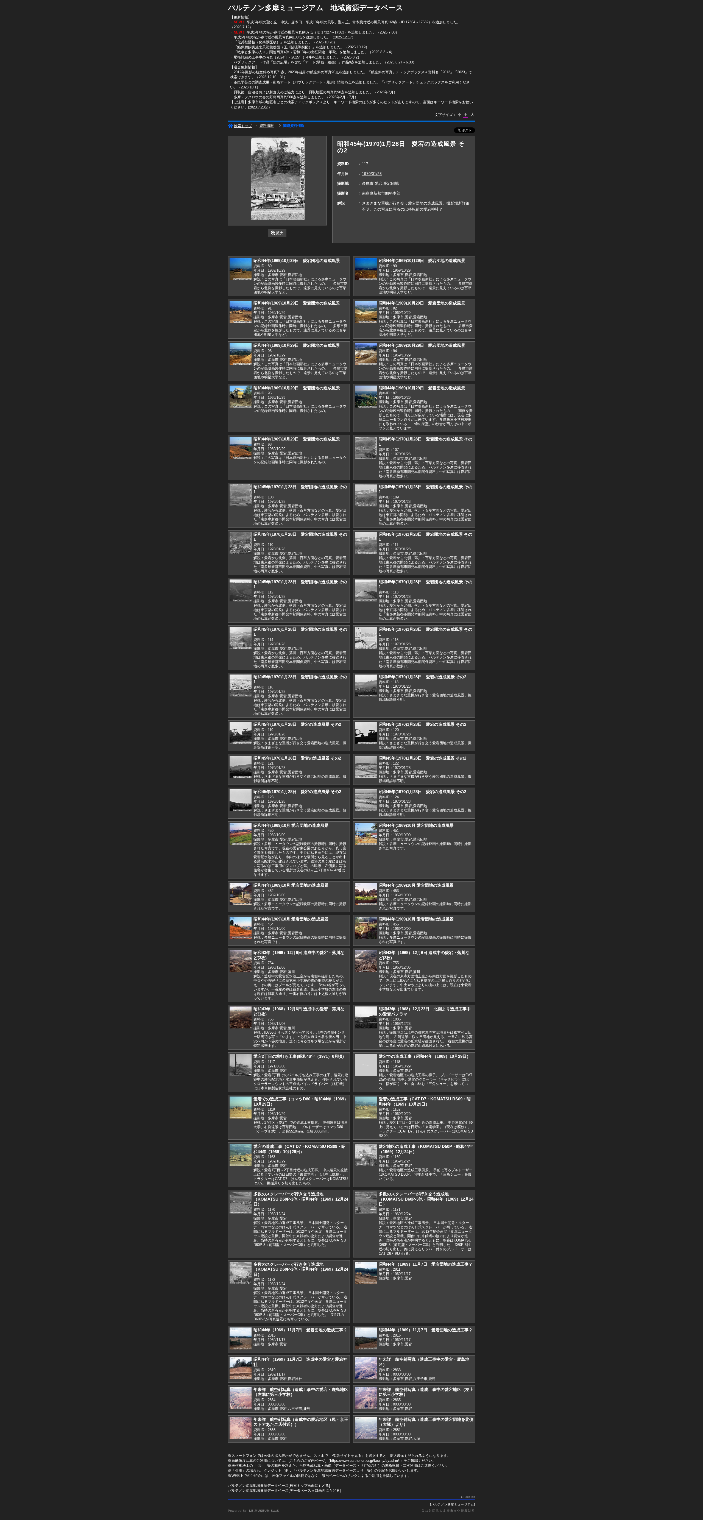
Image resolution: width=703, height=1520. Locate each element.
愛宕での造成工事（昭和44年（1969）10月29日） (425, 1056)
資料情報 (267, 126)
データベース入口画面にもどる (315, 1490)
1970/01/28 (372, 173)
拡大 (280, 233)
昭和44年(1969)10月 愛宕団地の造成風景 (290, 825)
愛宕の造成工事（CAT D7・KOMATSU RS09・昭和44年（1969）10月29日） (425, 1101)
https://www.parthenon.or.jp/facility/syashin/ (364, 1460)
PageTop (469, 1496)
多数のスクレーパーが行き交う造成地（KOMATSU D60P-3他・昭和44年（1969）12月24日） (300, 1199)
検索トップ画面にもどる (309, 1485)
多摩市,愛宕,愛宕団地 (380, 183)
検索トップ (243, 126)
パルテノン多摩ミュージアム (452, 1504)
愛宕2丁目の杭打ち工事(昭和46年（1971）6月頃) (298, 1056)
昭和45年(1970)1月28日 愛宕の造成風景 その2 (422, 676)
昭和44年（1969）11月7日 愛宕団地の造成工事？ (426, 1264)
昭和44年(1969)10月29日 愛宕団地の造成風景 (296, 260)
